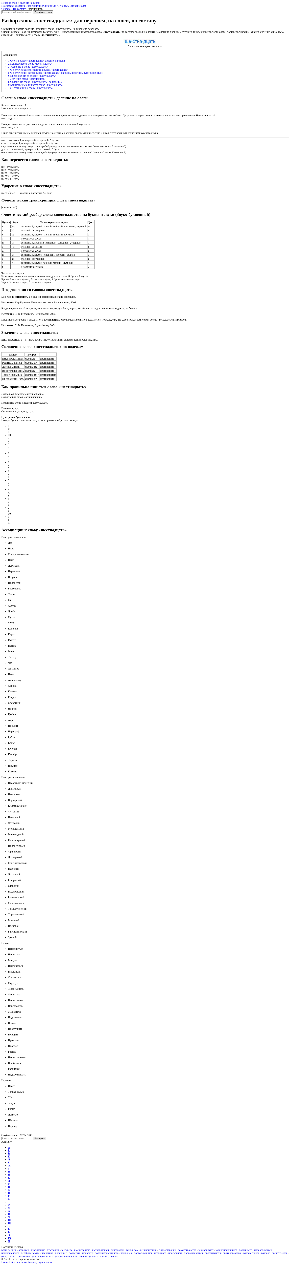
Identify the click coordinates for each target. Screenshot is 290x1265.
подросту (87, 1253)
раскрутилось (279, 1253)
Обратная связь (18, 1262)
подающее (61, 1253)
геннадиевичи (148, 1250)
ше (3, 140)
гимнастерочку (167, 1250)
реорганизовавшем (66, 1256)
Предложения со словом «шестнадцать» (32, 75)
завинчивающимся (226, 1250)
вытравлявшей (100, 1250)
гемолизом (132, 1250)
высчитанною (82, 1250)
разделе (265, 1253)
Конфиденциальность (40, 1262)
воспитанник (8, 1250)
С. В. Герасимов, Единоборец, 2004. (28, 313)
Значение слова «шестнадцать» (27, 78)
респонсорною (87, 1256)
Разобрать (39, 1138)
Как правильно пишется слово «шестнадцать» (35, 84)
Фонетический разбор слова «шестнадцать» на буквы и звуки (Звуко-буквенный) (55, 72)
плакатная (47, 1253)
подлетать (74, 1253)
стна (3, 143)
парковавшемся (10, 1253)
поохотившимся (143, 1253)
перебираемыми (30, 1253)
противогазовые (232, 1253)
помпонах (126, 1253)
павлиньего (245, 1250)
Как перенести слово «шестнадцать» (30, 63)
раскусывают (8, 1256)
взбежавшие (38, 1250)
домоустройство (187, 1250)
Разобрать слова (43, 12)
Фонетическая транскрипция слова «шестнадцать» (38, 69)
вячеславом (117, 1250)
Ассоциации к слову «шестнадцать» (30, 87)
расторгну (24, 1256)
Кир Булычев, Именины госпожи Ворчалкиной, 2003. (39, 302)
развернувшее (251, 1253)
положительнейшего (106, 1253)
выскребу (66, 1250)
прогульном (175, 1253)
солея (114, 1256)
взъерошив (53, 1250)
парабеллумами (263, 1250)
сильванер (103, 1256)
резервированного (42, 1256)
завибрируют (205, 1250)
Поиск (5, 1262)
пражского (160, 1253)
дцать (4, 149)
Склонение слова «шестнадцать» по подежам (35, 81)
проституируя (213, 1253)
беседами (23, 1250)
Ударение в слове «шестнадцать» (28, 66)
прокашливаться (193, 1253)
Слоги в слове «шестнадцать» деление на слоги (36, 60)
